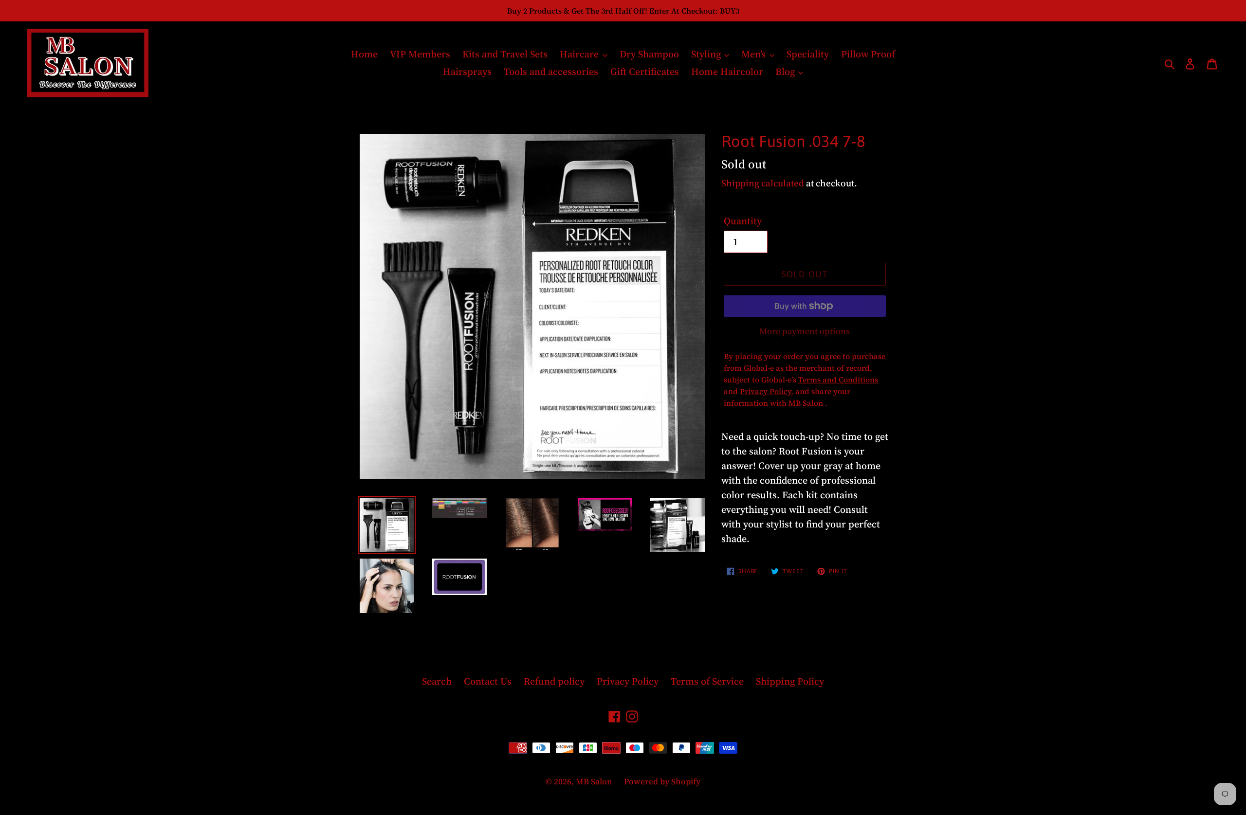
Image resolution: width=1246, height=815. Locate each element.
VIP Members (420, 54)
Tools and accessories (551, 71)
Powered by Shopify (662, 781)
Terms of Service (707, 681)
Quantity (743, 221)
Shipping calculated (762, 183)
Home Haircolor (727, 71)
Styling (707, 54)
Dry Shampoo (649, 54)
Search (437, 681)
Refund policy (554, 681)
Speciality (808, 54)
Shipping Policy (790, 681)
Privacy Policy (628, 681)
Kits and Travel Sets (505, 54)
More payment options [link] (804, 331)
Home (364, 54)
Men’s (754, 54)
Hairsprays (467, 71)
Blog (786, 71)
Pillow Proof (868, 54)
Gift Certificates (644, 71)
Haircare (580, 54)
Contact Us (488, 681)
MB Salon (595, 781)
